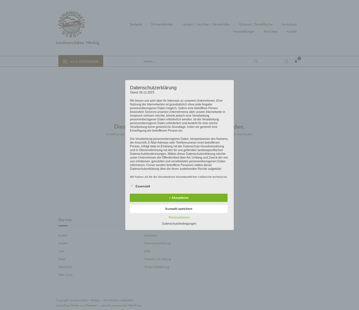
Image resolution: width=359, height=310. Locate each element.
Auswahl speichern (178, 208)
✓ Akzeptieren (179, 197)
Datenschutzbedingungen (179, 223)
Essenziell (143, 186)
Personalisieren (179, 217)
